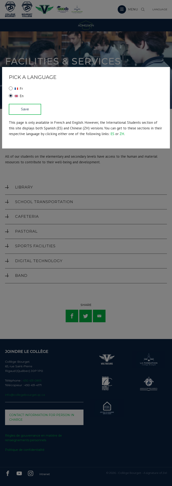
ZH (122, 133)
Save (25, 109)
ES (112, 133)
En (21, 96)
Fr (21, 88)
